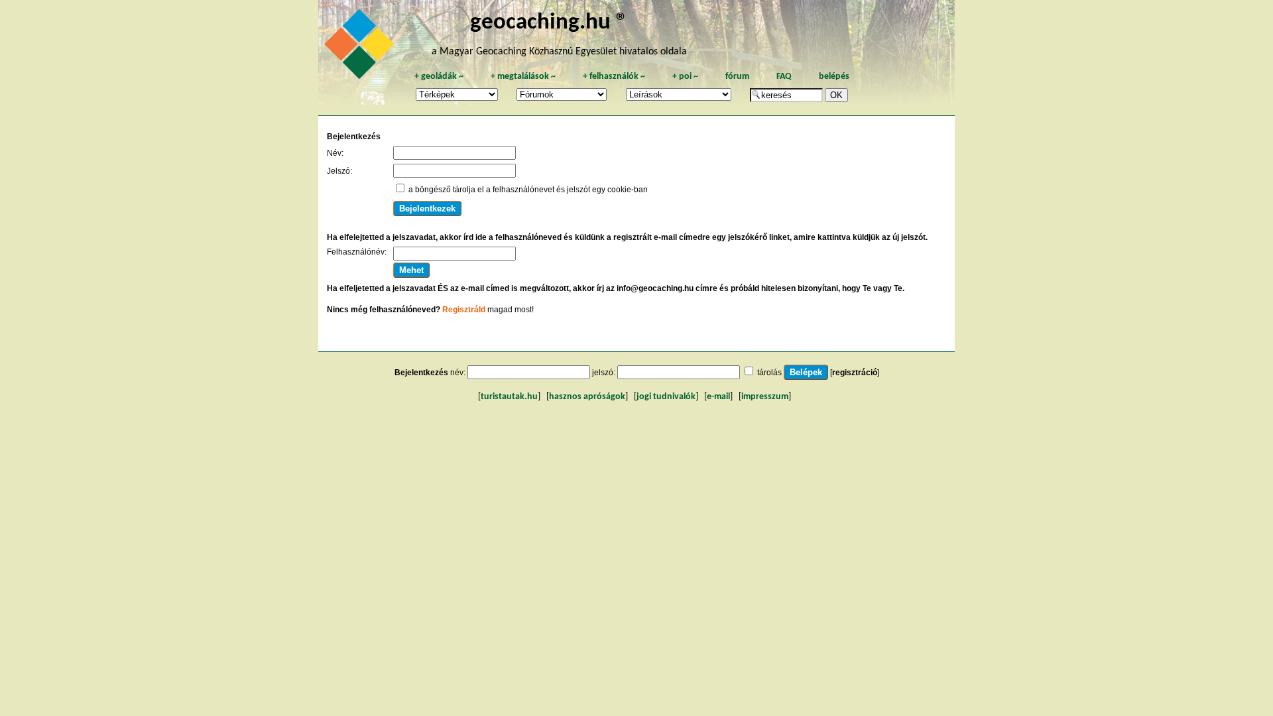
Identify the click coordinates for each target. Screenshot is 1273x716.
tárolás (769, 372)
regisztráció (854, 372)
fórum (737, 76)
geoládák (439, 76)
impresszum (764, 396)
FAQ (784, 76)
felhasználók (613, 76)
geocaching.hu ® (549, 22)
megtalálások (523, 76)
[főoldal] (361, 47)
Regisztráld (463, 309)
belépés (834, 76)
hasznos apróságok (587, 396)
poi (685, 76)
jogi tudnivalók (666, 396)
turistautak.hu (509, 396)
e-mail (718, 396)
